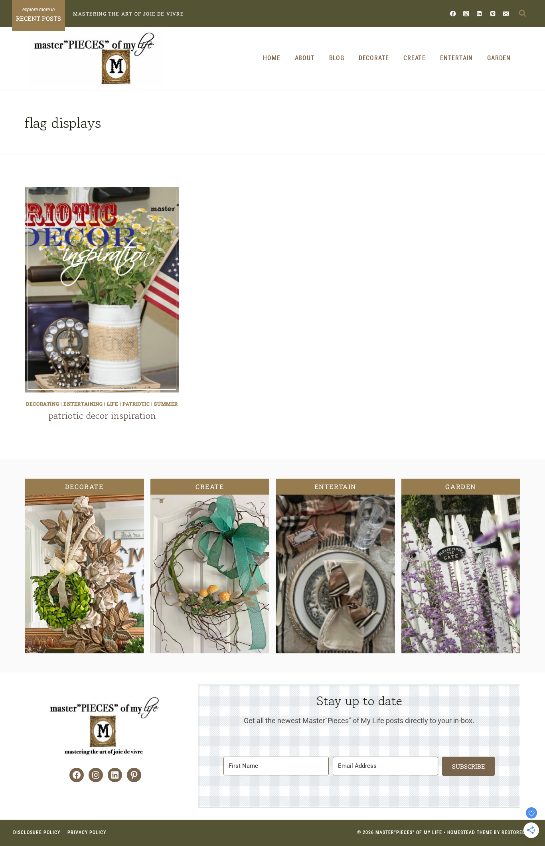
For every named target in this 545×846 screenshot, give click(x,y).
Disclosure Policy (36, 832)
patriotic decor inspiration (102, 415)
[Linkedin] (479, 13)
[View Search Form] (522, 13)
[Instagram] (466, 13)
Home (271, 58)
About (305, 58)
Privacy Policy (86, 832)
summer (166, 403)
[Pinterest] (492, 13)
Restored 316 (518, 832)
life (112, 403)
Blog (336, 58)
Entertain (456, 58)
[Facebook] (453, 13)
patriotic (136, 403)
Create (414, 58)
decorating (42, 403)
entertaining (83, 403)
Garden (499, 58)
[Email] (505, 13)
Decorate (374, 58)
